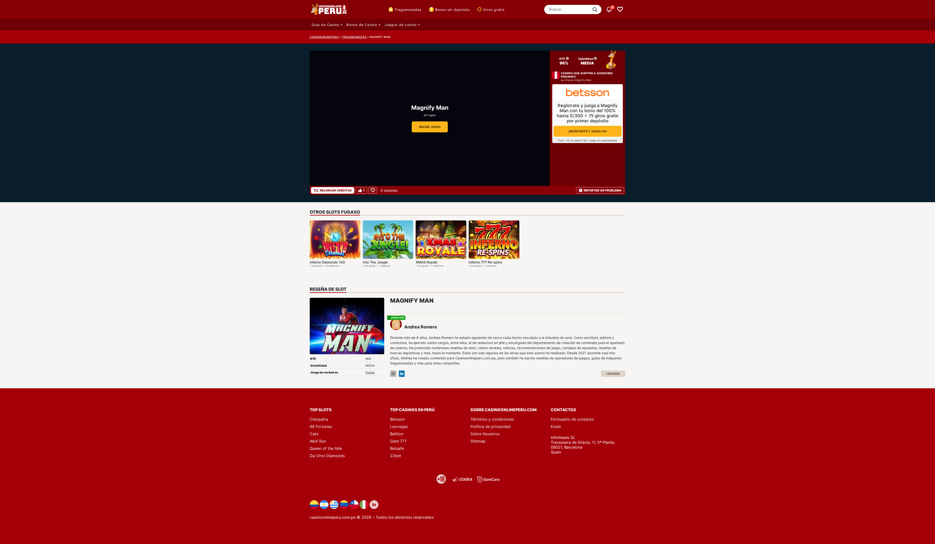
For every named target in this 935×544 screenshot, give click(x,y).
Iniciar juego (429, 127)
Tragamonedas (407, 10)
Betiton (396, 433)
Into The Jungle (375, 262)
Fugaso (431, 115)
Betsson (397, 419)
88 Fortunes (321, 426)
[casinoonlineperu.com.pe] (329, 9)
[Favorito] (372, 190)
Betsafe (397, 448)
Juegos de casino (400, 25)
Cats (314, 433)
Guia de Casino (325, 25)
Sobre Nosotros (485, 433)
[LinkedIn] (402, 374)
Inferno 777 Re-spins (485, 262)
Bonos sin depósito (452, 10)
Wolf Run (318, 441)
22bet (395, 455)
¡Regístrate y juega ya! (587, 131)
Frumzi (370, 372)
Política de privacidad (490, 426)
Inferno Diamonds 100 (327, 262)
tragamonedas (354, 37)
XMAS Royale (426, 262)
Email (556, 426)
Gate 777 (398, 441)
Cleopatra (319, 419)
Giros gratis (493, 10)
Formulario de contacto (572, 419)
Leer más (613, 373)
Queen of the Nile (326, 448)
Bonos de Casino (361, 25)
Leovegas (399, 426)
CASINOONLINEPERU (324, 37)
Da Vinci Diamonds (327, 455)
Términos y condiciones (492, 419)
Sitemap (478, 441)
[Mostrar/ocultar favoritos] (620, 9)
